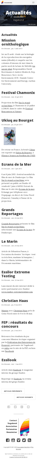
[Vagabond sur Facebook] (7, 441)
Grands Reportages (12, 211)
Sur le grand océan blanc (12, 180)
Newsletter (12, 432)
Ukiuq (32, 149)
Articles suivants (25, 397)
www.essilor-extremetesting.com (17, 292)
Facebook (9, 351)
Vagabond (12, 423)
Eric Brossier (5, 48)
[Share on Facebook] (9, 407)
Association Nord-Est (23, 447)
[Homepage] (24, 427)
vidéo (6, 348)
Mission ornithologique (15, 42)
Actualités (9, 35)
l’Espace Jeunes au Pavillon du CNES (18, 155)
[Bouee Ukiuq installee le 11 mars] (10, 136)
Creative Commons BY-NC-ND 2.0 (18, 457)
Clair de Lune (32, 24)
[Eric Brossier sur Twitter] (24, 441)
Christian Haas (14, 300)
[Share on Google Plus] (22, 407)
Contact (13, 420)
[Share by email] (28, 407)
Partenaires (11, 429)
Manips (4, 310)
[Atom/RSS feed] (29, 441)
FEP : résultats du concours (16, 324)
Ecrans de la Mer (16, 164)
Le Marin (9, 241)
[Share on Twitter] (15, 407)
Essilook (8, 359)
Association (11, 426)
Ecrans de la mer (26, 189)
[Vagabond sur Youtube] (13, 441)
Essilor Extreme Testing (15, 274)
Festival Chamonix (18, 92)
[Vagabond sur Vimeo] (18, 441)
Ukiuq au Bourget (17, 120)
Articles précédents (13, 391)
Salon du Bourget (24, 152)
